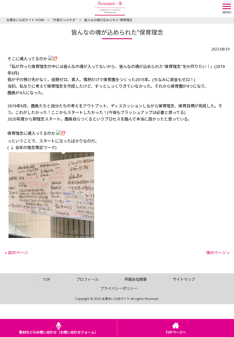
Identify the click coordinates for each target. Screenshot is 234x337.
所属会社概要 (135, 279)
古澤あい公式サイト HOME (25, 20)
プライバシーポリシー (118, 288)
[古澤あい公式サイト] (110, 8)
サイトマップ (184, 279)
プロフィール (87, 279)
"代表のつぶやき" (64, 20)
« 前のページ (16, 252)
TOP (46, 279)
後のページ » (217, 252)
